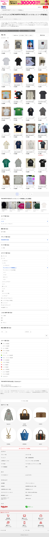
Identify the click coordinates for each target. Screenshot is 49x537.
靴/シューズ (4, 286)
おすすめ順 (21, 35)
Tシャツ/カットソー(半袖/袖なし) (26, 30)
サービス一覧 (3, 530)
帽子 (3, 291)
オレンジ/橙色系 (5, 369)
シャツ (4, 272)
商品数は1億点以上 (8, 519)
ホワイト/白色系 (5, 346)
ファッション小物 (5, 293)
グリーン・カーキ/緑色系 (7, 355)
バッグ (3, 288)
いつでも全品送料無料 (24, 519)
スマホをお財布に (24, 526)
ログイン (40, 7)
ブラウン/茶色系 (5, 350)
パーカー (5, 274)
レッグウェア (4, 295)
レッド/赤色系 (5, 367)
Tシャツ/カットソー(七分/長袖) (9, 270)
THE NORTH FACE (5, 239)
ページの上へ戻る (24, 400)
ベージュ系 (4, 353)
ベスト (4, 279)
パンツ (3, 284)
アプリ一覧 (27, 530)
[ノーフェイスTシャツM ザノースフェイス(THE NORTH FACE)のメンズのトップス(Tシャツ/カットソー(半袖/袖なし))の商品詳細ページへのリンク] (18, 44)
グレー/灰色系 (5, 348)
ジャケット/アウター (6, 281)
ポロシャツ (5, 277)
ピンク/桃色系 (5, 364)
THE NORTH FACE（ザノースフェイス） (9, 30)
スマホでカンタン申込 (8, 526)
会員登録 (45, 7)
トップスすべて (6, 265)
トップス (4, 263)
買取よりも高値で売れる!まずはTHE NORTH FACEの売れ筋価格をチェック (11, 385)
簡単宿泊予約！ (40, 519)
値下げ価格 (3, 231)
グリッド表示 (29, 35)
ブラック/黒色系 (5, 343)
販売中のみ (16, 35)
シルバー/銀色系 (5, 371)
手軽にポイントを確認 (41, 526)
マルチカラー (5, 376)
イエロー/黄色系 (5, 362)
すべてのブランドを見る (24, 448)
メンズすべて (4, 260)
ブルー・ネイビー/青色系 (7, 357)
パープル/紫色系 (5, 360)
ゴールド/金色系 (5, 374)
